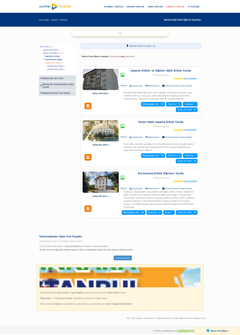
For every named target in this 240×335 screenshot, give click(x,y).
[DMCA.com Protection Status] (186, 331)
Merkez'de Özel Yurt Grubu (56, 93)
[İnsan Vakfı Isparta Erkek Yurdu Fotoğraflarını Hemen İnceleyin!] (88, 157)
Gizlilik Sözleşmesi (164, 318)
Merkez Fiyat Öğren (219, 331)
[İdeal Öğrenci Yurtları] (120, 287)
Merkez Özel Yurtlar (52, 63)
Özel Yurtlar (44, 47)
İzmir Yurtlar (155, 7)
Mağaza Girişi (199, 318)
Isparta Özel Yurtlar (50, 50)
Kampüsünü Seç (123, 258)
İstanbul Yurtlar (113, 7)
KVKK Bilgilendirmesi (182, 318)
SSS (129, 318)
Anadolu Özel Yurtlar (55, 66)
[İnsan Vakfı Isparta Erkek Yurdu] (101, 130)
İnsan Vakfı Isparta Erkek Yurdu (160, 121)
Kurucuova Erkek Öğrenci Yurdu (161, 173)
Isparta (54, 19)
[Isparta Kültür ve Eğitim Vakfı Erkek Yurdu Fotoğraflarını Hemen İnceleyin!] (88, 105)
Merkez (64, 19)
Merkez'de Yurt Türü (52, 78)
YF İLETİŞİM (193, 7)
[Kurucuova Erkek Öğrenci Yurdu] (101, 182)
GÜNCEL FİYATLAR (175, 7)
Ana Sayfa (44, 19)
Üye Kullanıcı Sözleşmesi (143, 318)
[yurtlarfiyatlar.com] (57, 6)
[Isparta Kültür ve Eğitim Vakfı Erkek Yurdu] (101, 79)
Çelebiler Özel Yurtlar (55, 69)
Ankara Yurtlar (135, 7)
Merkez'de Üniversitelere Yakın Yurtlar (58, 85)
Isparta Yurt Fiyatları (53, 53)
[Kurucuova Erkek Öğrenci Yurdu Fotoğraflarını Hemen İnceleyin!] (88, 208)
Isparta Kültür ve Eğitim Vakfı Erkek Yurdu (161, 70)
